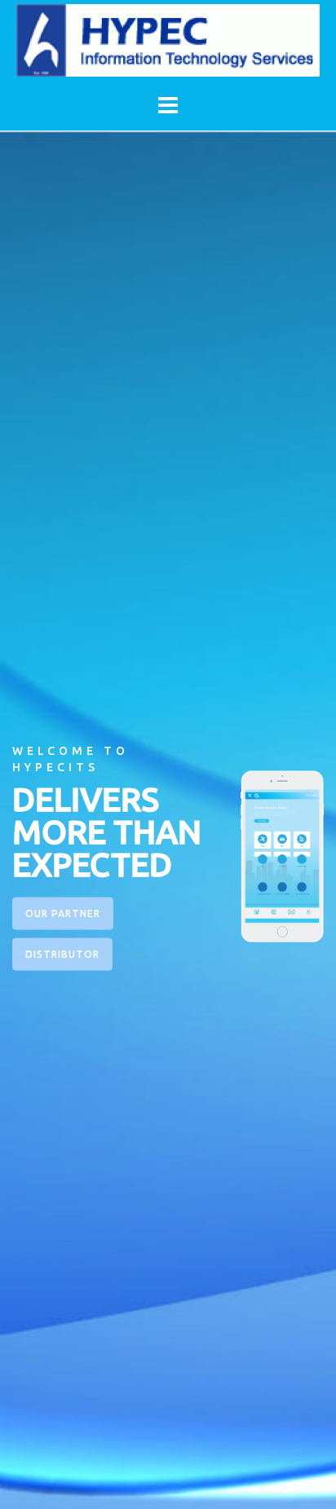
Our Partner (62, 913)
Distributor (62, 954)
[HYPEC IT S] (168, 39)
